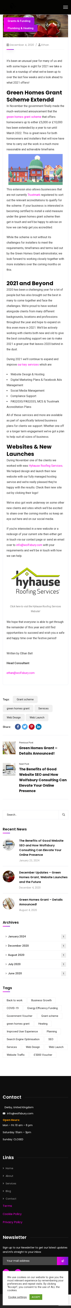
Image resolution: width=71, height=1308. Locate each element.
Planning (52, 1031)
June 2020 (36, 973)
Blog (8, 1191)
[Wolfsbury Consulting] (13, 7)
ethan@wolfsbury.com (21, 673)
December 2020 (36, 945)
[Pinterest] (32, 727)
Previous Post (26, 742)
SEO (50, 1039)
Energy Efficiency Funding (42, 1008)
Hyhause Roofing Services (45, 465)
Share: (7, 727)
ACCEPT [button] (36, 1297)
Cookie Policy (12, 1214)
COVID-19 (13, 1008)
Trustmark (34, 195)
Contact (11, 1199)
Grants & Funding (19, 21)
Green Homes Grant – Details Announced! (41, 902)
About (9, 1176)
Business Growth (41, 1000)
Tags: (6, 699)
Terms (7, 1206)
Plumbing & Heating (20, 28)
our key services (28, 364)
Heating (43, 1023)
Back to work (14, 1000)
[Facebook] (18, 727)
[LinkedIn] (39, 727)
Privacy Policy (12, 1222)
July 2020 (36, 964)
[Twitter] (25, 727)
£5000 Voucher (43, 1054)
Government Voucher (19, 1016)
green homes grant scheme (24, 117)
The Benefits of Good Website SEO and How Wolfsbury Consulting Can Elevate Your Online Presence (43, 780)
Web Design (14, 717)
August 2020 (36, 955)
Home (9, 1168)
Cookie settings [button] (17, 1297)
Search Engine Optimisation (23, 1039)
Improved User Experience (22, 1031)
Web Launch (37, 717)
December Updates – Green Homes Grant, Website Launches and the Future (43, 877)
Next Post (24, 764)
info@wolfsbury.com (29, 545)
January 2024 (36, 936)
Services (43, 708)
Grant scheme (25, 699)
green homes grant (18, 708)
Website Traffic (16, 1054)
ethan (45, 45)
